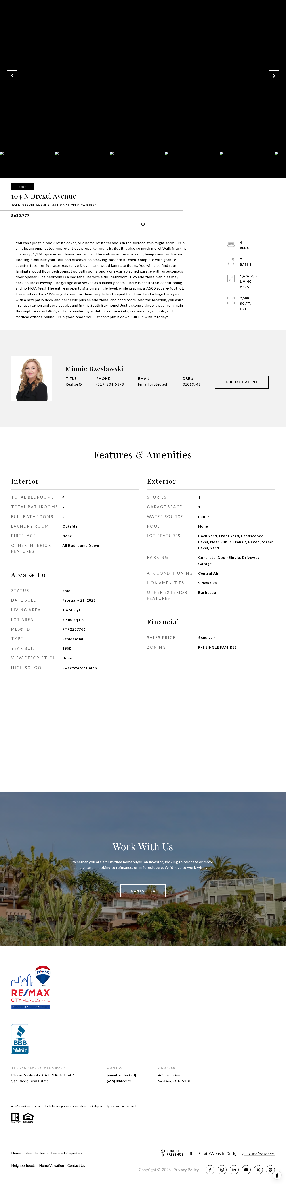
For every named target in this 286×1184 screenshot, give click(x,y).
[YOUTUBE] (246, 1169)
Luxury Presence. (259, 1154)
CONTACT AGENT (242, 382)
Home (16, 1153)
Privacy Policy (186, 1170)
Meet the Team (36, 1153)
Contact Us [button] (143, 890)
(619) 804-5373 (110, 384)
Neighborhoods (23, 1165)
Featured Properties (66, 1153)
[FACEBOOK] (210, 1169)
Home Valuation (51, 1165)
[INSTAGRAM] (222, 1169)
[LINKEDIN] (234, 1169)
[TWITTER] (258, 1169)
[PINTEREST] (270, 1169)
